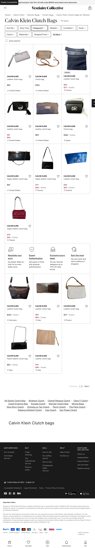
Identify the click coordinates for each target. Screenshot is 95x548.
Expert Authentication (36, 257)
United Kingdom (14, 533)
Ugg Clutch (50, 410)
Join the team (82, 465)
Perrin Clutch (59, 407)
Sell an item (47, 462)
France (5, 533)
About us (81, 454)
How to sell (47, 452)
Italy (46, 533)
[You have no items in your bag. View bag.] (90, 8)
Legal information (30, 488)
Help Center (65, 452)
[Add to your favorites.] (29, 76)
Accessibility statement (13, 488)
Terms (41, 488)
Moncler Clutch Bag (58, 403)
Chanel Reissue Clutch (59, 400)
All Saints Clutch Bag (14, 400)
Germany (35, 533)
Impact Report (83, 461)
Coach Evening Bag (18, 403)
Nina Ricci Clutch (15, 407)
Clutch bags (47, 14)
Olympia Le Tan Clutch (38, 407)
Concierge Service (8, 457)
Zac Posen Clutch (68, 410)
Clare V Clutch (80, 400)
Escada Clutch (38, 403)
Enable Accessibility (9, 2)
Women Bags (33, 14)
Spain (41, 533)
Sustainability (82, 457)
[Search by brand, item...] (5, 8)
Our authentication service (31, 461)
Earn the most (77, 255)
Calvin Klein (18, 14)
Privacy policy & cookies (55, 488)
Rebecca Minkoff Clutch (30, 410)
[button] (90, 8)
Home (7, 14)
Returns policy (28, 468)
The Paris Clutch (77, 407)
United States (25, 533)
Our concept (9, 452)
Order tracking (28, 453)
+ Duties (71, 87)
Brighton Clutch (36, 400)
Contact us (64, 455)
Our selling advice (47, 457)
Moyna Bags (78, 403)
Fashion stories (83, 468)
